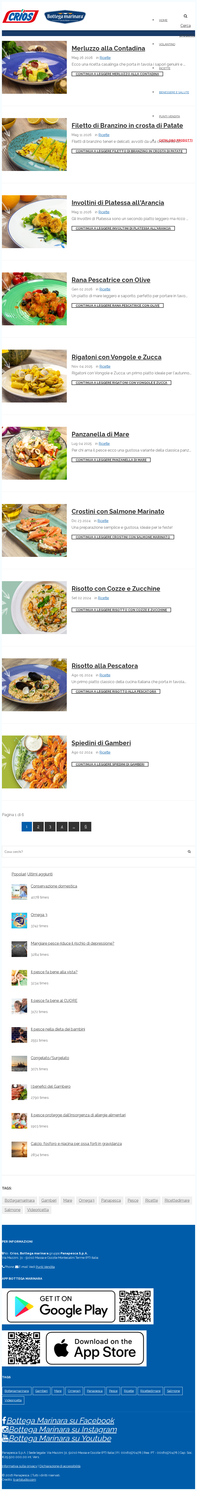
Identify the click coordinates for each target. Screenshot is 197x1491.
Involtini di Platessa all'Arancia (118, 202)
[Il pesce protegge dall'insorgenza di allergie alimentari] (19, 1121)
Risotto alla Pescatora (105, 665)
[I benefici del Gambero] (19, 1092)
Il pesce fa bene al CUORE (54, 1001)
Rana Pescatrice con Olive (111, 279)
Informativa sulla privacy (19, 1466)
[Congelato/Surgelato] (19, 1063)
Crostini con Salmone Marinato (118, 511)
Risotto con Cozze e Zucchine (116, 588)
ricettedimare (177, 1200)
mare (67, 1200)
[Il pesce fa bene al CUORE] (19, 1006)
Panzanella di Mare (100, 434)
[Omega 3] (19, 920)
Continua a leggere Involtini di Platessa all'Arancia (123, 228)
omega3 (86, 1200)
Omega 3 (39, 915)
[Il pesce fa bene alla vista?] (19, 978)
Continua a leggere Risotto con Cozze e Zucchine (121, 610)
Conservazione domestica (54, 886)
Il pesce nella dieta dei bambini (58, 1029)
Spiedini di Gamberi (101, 743)
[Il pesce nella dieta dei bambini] (19, 1035)
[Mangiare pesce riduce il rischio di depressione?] (19, 949)
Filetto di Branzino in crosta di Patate (127, 125)
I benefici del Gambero (51, 1086)
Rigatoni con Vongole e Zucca (116, 357)
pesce (133, 1200)
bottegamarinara (20, 1200)
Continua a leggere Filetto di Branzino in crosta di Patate (129, 151)
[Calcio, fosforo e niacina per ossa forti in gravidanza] (19, 1149)
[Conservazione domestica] (19, 892)
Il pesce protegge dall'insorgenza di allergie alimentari (78, 1115)
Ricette (105, 58)
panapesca (111, 1200)
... (74, 826)
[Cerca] (189, 851)
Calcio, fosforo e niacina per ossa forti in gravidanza (76, 1144)
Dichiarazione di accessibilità (59, 1466)
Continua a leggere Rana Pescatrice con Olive (118, 305)
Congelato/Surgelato (50, 1058)
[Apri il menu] (176, 13)
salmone (12, 1210)
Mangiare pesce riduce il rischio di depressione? (72, 943)
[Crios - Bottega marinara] (44, 25)
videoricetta (38, 1210)
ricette (151, 1200)
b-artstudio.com (24, 1479)
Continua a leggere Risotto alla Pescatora (116, 691)
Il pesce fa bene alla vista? (54, 972)
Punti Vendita (45, 1267)
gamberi (48, 1200)
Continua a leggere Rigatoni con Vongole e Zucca (121, 382)
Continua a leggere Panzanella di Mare (111, 460)
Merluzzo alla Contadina (108, 48)
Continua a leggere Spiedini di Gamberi (110, 764)
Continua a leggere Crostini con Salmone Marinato (123, 537)
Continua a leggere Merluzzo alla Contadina (117, 74)
